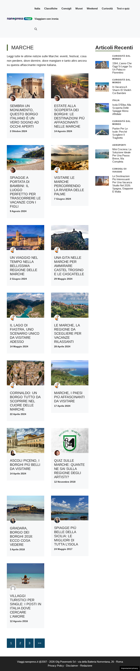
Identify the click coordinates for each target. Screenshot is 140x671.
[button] (35, 29)
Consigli (66, 8)
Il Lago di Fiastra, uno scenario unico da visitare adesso (24, 333)
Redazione (86, 665)
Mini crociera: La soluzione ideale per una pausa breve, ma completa (121, 155)
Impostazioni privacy (129, 668)
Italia (37, 8)
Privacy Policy (56, 665)
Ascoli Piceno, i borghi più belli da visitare (25, 465)
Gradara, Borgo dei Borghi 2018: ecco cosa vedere (21, 536)
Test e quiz (123, 8)
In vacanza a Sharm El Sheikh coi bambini (121, 90)
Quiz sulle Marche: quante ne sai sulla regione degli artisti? (69, 469)
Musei (79, 8)
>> (39, 643)
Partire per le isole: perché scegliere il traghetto (120, 133)
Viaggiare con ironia (46, 18)
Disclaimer (72, 665)
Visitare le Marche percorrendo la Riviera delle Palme (69, 186)
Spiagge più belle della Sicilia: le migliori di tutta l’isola (66, 536)
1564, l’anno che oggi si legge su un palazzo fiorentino (122, 68)
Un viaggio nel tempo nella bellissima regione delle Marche (24, 266)
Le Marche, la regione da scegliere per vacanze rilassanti (67, 333)
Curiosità (107, 8)
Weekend (92, 8)
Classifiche (50, 8)
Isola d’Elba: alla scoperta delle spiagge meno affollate (121, 109)
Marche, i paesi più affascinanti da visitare (69, 397)
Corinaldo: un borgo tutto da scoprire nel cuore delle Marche (25, 401)
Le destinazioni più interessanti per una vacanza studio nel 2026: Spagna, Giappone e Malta (122, 184)
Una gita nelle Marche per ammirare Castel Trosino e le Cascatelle (69, 266)
